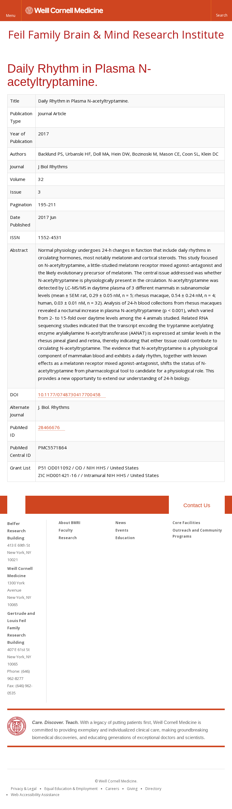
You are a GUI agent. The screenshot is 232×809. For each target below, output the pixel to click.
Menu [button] (10, 15)
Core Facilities (186, 522)
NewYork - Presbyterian (166, 759)
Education (125, 537)
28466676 (49, 427)
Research (68, 537)
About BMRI (69, 522)
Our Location (16, 505)
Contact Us (196, 505)
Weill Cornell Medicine (72, 759)
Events (121, 530)
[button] (221, 10)
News (120, 522)
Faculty (66, 530)
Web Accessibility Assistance (35, 794)
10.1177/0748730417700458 (69, 394)
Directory (153, 788)
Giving (132, 788)
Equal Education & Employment (71, 788)
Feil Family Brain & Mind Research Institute (116, 34)
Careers (112, 788)
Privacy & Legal (24, 788)
